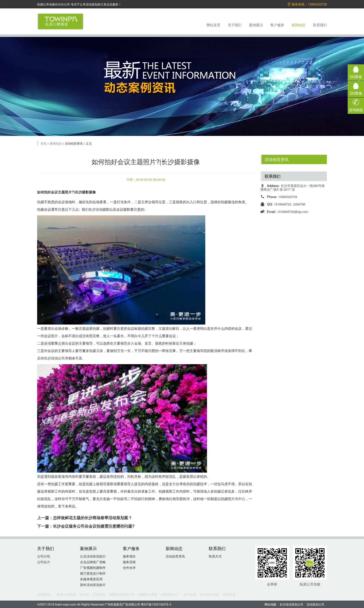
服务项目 (129, 556)
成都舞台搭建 (147, 594)
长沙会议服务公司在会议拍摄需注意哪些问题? (94, 526)
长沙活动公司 (54, 357)
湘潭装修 (229, 594)
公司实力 (43, 561)
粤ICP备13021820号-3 (156, 604)
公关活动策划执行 (93, 556)
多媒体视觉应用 (91, 579)
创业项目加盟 (209, 594)
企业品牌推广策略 (93, 561)
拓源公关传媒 (66, 594)
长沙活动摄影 (99, 209)
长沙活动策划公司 (291, 604)
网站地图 (270, 604)
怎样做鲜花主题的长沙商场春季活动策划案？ (92, 517)
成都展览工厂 (170, 594)
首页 (44, 143)
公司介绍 (43, 556)
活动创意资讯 (276, 159)
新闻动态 (56, 143)
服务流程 (129, 561)
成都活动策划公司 (121, 594)
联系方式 (215, 556)
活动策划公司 (315, 604)
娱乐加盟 (189, 594)
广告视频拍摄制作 (93, 567)
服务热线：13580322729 (309, 4)
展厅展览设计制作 (93, 573)
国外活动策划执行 (93, 584)
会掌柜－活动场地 (92, 594)
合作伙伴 (129, 567)
